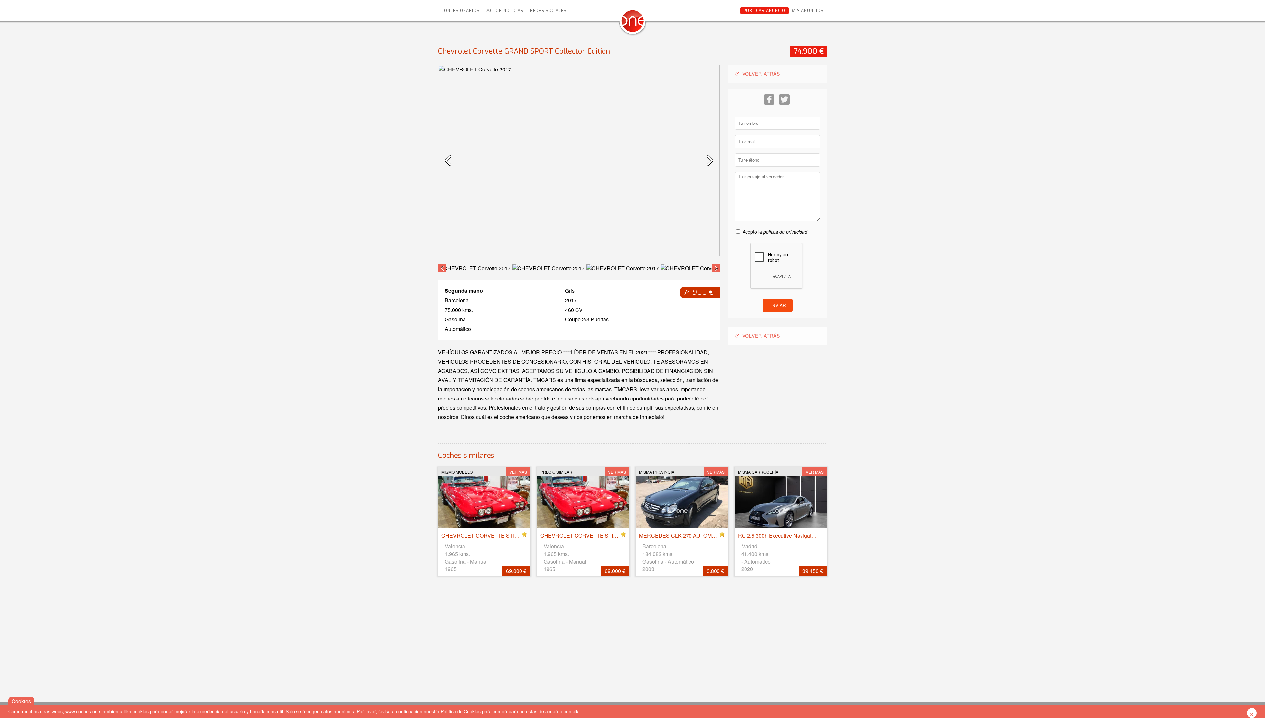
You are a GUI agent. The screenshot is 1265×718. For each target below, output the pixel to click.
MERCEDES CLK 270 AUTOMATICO (683, 535)
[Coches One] (632, 23)
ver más (518, 472)
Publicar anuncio (764, 10)
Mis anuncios (808, 10)
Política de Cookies (461, 711)
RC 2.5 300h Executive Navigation (778, 535)
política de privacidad (785, 231)
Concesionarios (460, 10)
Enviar (777, 305)
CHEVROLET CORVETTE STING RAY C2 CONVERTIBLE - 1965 (519, 535)
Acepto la (775, 231)
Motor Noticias (504, 10)
